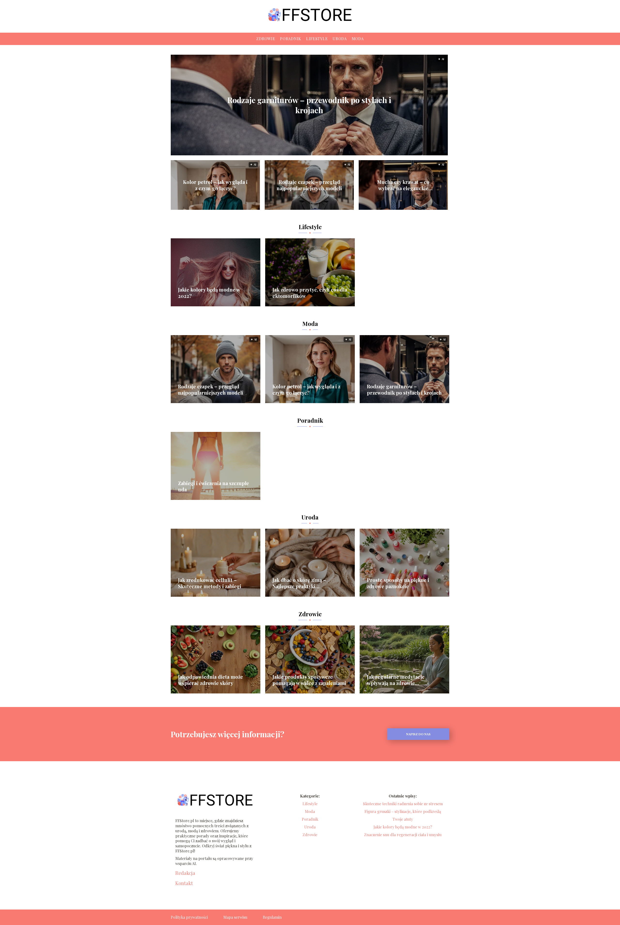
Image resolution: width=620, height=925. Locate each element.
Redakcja (185, 873)
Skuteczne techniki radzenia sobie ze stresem (403, 803)
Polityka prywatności (189, 917)
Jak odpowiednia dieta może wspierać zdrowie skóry (210, 680)
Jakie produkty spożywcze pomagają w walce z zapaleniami (309, 680)
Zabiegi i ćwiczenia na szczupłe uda (213, 486)
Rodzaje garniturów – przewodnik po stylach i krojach (309, 105)
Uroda (340, 38)
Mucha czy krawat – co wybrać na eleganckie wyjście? (403, 185)
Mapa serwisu (235, 917)
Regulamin (272, 917)
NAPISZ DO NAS (418, 734)
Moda (358, 38)
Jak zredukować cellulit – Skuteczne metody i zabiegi (209, 583)
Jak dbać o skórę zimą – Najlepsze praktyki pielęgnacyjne (299, 583)
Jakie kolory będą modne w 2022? (209, 292)
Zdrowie (265, 38)
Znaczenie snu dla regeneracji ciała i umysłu (403, 834)
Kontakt (184, 883)
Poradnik (290, 38)
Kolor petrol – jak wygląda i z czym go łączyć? (215, 185)
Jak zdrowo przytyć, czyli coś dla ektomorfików (309, 292)
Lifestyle (317, 38)
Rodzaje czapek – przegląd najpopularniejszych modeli (309, 185)
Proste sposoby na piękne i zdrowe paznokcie (398, 583)
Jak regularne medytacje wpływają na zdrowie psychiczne (396, 680)
